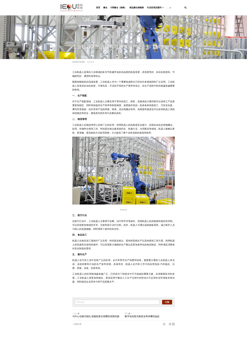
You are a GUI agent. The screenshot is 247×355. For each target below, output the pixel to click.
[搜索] (185, 8)
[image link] (71, 7)
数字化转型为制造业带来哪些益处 (142, 316)
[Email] (170, 324)
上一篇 (77, 313)
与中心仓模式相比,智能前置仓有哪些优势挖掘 (95, 316)
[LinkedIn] (164, 324)
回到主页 (77, 324)
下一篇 (127, 313)
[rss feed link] (173, 324)
